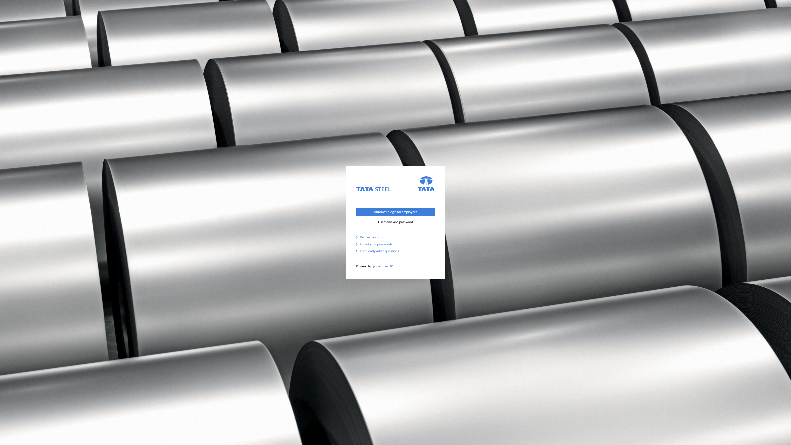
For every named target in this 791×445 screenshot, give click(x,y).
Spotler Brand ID (382, 266)
